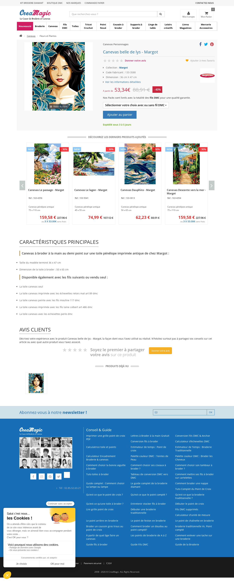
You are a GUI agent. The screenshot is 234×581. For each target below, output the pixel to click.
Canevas (53, 26)
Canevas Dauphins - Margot (138, 190)
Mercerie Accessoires (206, 26)
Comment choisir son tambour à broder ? (193, 467)
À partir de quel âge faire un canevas (102, 537)
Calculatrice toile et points (101, 447)
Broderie (40, 26)
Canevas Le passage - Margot (46, 190)
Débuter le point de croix (189, 503)
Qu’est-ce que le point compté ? (149, 494)
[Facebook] (33, 477)
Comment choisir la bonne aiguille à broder (106, 467)
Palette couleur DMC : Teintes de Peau (149, 457)
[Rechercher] (161, 14)
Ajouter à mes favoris (202, 60)
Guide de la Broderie (187, 544)
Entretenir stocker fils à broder (148, 503)
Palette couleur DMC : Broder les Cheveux (194, 457)
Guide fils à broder (97, 544)
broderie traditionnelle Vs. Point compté (193, 528)
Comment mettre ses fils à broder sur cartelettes (194, 476)
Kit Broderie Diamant (31, 3)
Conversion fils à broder (144, 441)
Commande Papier (94, 3)
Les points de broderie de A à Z (149, 535)
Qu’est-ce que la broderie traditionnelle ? (189, 496)
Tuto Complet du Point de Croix (193, 489)
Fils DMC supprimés (186, 509)
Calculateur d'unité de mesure (192, 515)
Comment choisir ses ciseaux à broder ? (148, 467)
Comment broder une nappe (191, 483)
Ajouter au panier (119, 115)
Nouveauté (25, 26)
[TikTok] (67, 477)
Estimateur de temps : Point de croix (148, 448)
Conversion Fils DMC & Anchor (192, 435)
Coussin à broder (118, 26)
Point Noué (103, 26)
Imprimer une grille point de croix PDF (105, 437)
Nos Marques (73, 3)
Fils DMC (64, 26)
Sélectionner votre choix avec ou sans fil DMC (135, 105)
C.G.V (109, 563)
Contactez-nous (204, 3)
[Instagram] (42, 477)
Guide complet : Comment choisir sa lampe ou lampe (105, 485)
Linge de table (152, 26)
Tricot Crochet (88, 26)
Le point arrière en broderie (102, 520)
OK (210, 412)
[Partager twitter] (206, 44)
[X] (58, 477)
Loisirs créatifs (168, 26)
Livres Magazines (185, 26)
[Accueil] (20, 36)
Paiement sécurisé (92, 563)
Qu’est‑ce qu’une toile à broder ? (104, 503)
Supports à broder (136, 26)
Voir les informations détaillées (123, 82)
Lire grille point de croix (99, 509)
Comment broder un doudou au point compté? (149, 528)
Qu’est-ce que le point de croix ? (104, 494)
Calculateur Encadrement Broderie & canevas (100, 457)
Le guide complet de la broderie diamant (149, 485)
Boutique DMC (55, 3)
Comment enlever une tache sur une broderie (193, 537)
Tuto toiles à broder (97, 474)
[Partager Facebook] (200, 44)
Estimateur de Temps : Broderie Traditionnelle (193, 448)
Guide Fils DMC (139, 544)
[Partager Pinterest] (212, 44)
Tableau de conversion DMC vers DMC (149, 476)
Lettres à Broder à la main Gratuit (150, 435)
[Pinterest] (50, 477)
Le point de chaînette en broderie (194, 520)
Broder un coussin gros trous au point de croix (104, 528)
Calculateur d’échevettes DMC (192, 441)
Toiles (75, 26)
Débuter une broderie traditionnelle (143, 511)
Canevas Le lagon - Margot (90, 190)
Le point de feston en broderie (148, 520)
